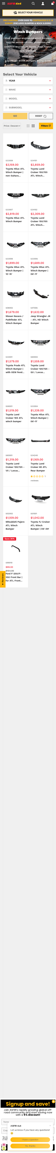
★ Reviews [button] (2, 579)
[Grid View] (33, 125)
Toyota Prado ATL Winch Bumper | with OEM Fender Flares (15, 369)
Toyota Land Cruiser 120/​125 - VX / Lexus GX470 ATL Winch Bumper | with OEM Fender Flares (15, 467)
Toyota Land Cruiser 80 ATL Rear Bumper (39, 467)
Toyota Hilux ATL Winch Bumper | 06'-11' (40, 271)
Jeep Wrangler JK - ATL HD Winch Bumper (40, 320)
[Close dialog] (53, 1101)
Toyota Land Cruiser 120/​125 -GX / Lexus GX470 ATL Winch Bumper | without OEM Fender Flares (40, 369)
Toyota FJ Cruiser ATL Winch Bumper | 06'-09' (40, 525)
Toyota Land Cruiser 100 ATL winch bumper (14, 418)
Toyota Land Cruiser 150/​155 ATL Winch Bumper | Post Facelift (39, 222)
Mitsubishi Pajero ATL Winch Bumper (15, 525)
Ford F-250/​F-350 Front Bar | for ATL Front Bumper (14, 577)
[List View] (28, 125)
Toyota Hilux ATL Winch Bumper (15, 220)
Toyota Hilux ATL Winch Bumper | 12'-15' (15, 271)
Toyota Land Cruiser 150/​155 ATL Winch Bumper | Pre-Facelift (39, 172)
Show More (28, 56)
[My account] (42, 3)
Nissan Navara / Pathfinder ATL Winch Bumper (14, 320)
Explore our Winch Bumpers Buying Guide (28, 60)
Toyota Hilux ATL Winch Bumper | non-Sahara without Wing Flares (15, 172)
